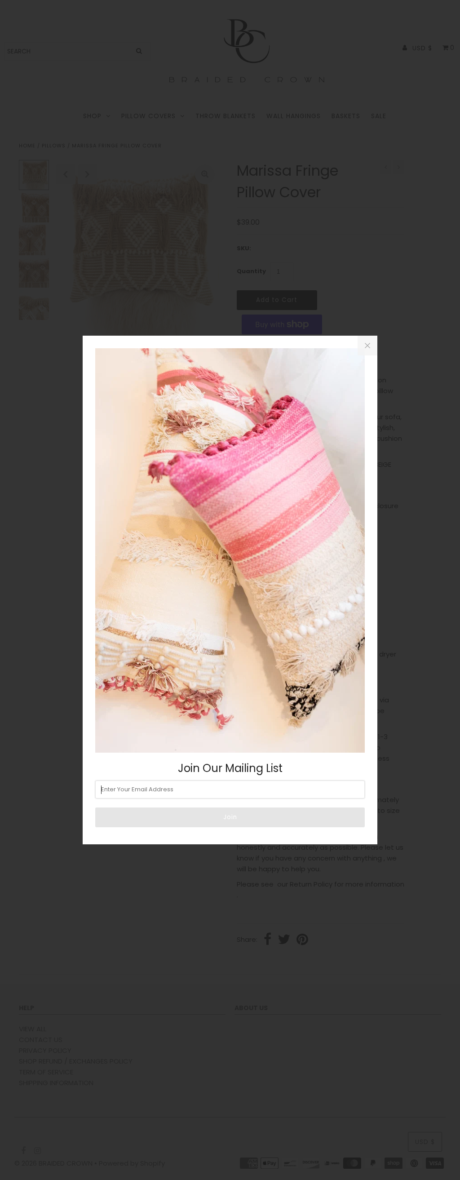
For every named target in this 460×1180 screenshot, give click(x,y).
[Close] (367, 345)
